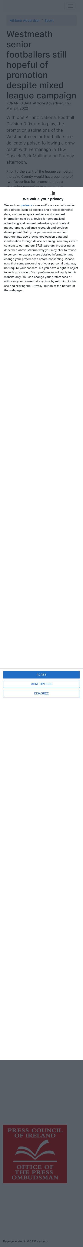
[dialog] (41, 623)
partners (26, 205)
